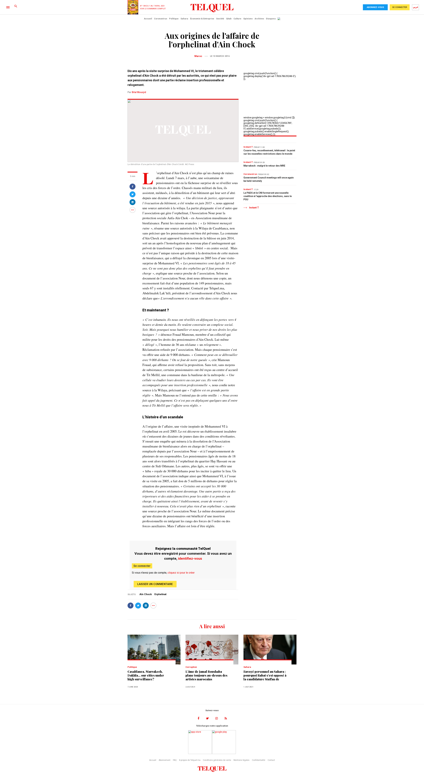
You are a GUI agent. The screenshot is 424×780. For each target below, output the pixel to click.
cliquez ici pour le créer (181, 572)
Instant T (248, 147)
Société (220, 18)
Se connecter (142, 565)
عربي (415, 7)
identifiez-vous (190, 559)
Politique (174, 18)
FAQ (175, 760)
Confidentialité (258, 760)
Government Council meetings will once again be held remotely (268, 179)
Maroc (198, 56)
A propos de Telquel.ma (189, 760)
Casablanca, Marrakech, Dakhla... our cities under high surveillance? (146, 675)
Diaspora (271, 18)
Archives (259, 18)
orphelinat (160, 594)
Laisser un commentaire (155, 584)
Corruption (191, 667)
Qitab (229, 18)
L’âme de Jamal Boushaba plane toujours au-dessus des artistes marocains (206, 675)
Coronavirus (160, 18)
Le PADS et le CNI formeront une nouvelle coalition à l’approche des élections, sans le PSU (267, 196)
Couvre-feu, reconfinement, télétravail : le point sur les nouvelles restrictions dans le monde (269, 152)
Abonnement (164, 760)
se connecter (399, 7)
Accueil (148, 18)
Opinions (248, 18)
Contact (271, 760)
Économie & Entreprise (202, 18)
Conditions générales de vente (217, 760)
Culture (237, 18)
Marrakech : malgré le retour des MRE (264, 165)
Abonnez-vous (375, 7)
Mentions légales (241, 760)
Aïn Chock (145, 594)
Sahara (184, 18)
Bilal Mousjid (139, 92)
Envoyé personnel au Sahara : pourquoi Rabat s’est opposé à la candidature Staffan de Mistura (264, 675)
